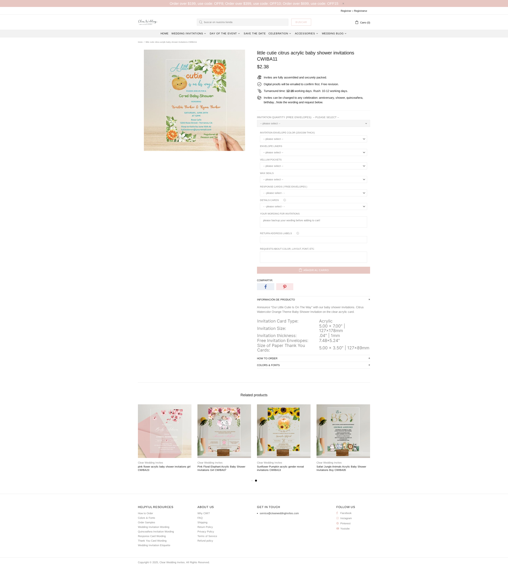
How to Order (145, 513)
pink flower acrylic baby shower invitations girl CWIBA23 (164, 468)
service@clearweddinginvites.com (279, 513)
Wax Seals (267, 173)
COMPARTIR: (265, 280)
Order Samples (146, 522)
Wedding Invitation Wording (153, 526)
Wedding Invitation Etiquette (154, 545)
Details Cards (269, 200)
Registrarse (360, 10)
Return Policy (205, 526)
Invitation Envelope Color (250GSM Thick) (287, 132)
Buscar (301, 22)
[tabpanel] (284, 441)
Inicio (140, 42)
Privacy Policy (205, 531)
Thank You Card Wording (152, 540)
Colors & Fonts (146, 517)
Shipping (202, 522)
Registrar (346, 10)
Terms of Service (207, 536)
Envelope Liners (271, 146)
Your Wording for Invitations (280, 213)
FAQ (200, 517)
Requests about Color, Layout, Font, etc (287, 248)
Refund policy (205, 540)
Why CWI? (203, 513)
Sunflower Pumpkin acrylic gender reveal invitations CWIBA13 (280, 468)
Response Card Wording (152, 536)
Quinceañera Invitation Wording (156, 531)
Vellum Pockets (271, 159)
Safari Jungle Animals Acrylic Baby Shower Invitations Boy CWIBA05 (341, 468)
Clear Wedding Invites (148, 22)
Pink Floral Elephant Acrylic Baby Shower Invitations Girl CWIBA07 (221, 468)
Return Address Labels (276, 233)
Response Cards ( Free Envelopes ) (283, 186)
